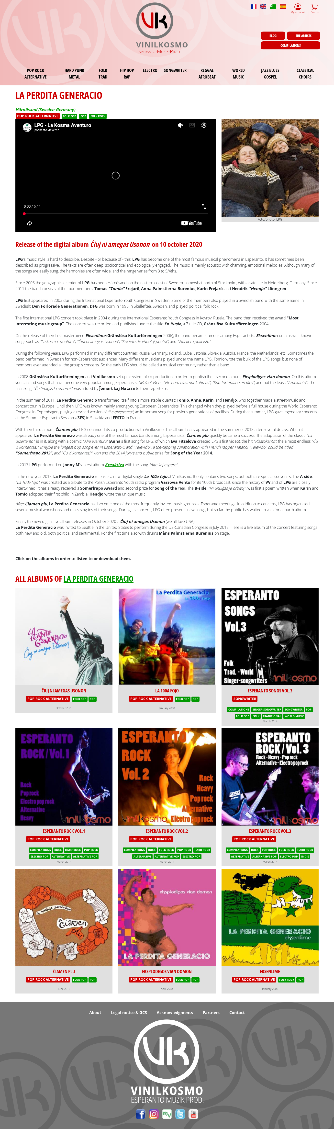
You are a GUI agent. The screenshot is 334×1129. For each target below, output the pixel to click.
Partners (211, 1012)
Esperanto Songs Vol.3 (270, 690)
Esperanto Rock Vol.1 (64, 831)
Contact (237, 1012)
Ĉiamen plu (64, 971)
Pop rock (91, 850)
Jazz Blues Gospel (270, 73)
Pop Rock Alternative (35, 73)
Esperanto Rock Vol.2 (167, 831)
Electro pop (39, 856)
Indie (305, 856)
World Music (238, 73)
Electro (150, 70)
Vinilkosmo (162, 45)
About (95, 1012)
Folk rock (97, 116)
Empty (315, 12)
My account (298, 12)
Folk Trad (103, 73)
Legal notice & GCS (129, 1012)
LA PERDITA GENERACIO (99, 578)
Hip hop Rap (127, 73)
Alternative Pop (85, 856)
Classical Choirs (305, 73)
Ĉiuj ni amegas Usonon (64, 690)
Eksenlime (270, 971)
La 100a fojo (167, 690)
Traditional (272, 716)
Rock (58, 850)
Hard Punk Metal (74, 73)
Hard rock (73, 850)
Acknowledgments (175, 1012)
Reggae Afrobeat (207, 73)
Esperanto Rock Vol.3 (270, 831)
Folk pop (69, 116)
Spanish (283, 4)
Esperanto (273, 4)
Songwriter (175, 70)
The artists (304, 35)
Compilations (290, 45)
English (263, 4)
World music (294, 716)
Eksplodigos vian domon (167, 971)
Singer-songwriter (267, 709)
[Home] (155, 20)
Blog (273, 35)
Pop (83, 116)
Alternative (61, 856)
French (254, 4)
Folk (256, 716)
